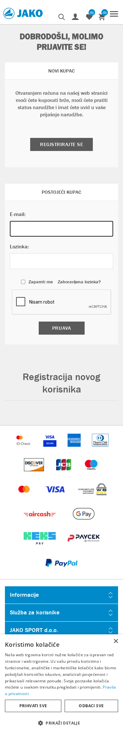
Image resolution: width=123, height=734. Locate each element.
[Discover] (35, 474)
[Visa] (56, 498)
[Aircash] (40, 523)
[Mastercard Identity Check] (24, 449)
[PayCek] (83, 547)
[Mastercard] (25, 498)
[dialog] (61, 684)
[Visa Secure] (50, 449)
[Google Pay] (83, 523)
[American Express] (75, 449)
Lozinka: (19, 246)
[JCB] (64, 474)
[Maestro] (91, 474)
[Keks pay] (40, 547)
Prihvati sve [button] (33, 706)
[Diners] (100, 449)
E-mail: (18, 214)
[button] (61, 722)
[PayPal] (61, 572)
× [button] (115, 641)
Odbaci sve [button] (91, 706)
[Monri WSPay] (92, 498)
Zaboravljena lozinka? (79, 282)
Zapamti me (41, 282)
